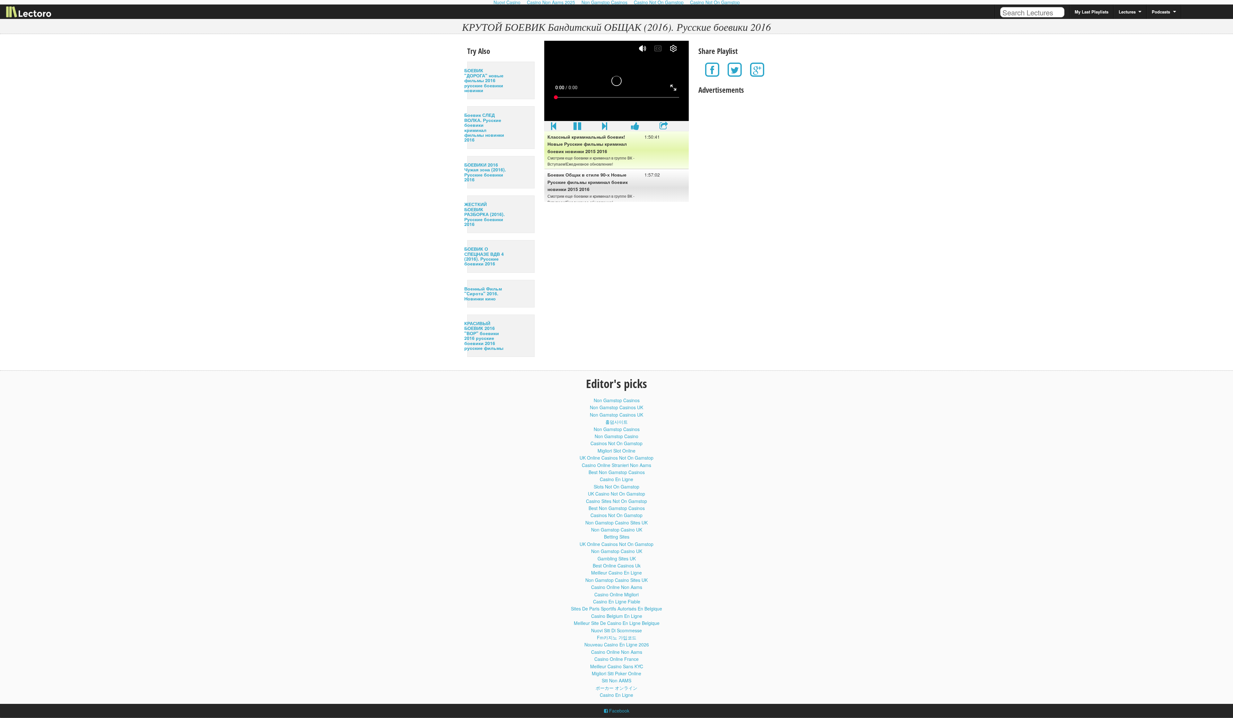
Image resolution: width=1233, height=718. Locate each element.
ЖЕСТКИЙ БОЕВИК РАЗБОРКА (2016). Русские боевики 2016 (484, 214)
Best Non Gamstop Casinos (617, 472)
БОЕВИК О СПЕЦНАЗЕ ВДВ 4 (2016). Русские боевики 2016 (484, 256)
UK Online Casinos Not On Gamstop (616, 457)
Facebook (618, 710)
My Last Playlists (1091, 12)
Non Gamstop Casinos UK (616, 407)
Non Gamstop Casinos (617, 400)
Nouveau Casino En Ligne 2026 (616, 644)
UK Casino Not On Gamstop (616, 493)
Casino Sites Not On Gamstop (616, 501)
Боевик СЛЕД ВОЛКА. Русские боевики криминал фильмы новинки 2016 (484, 127)
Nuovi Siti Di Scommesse (616, 630)
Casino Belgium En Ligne (616, 616)
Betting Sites (616, 536)
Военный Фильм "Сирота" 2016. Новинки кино (483, 293)
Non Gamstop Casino (616, 436)
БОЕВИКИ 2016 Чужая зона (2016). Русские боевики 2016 (485, 172)
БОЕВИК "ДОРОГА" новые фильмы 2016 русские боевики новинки (483, 80)
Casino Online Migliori (616, 594)
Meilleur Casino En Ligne (616, 572)
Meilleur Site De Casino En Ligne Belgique (617, 623)
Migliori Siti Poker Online (616, 673)
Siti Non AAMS (616, 680)
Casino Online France (616, 659)
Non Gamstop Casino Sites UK (616, 522)
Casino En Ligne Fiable (616, 601)
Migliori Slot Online (616, 450)
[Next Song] (604, 127)
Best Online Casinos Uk (617, 565)
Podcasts (1161, 12)
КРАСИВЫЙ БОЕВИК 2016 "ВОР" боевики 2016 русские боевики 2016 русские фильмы (483, 335)
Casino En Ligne (616, 479)
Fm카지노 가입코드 (616, 637)
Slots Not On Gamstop (616, 486)
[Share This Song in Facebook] (635, 127)
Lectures (1127, 12)
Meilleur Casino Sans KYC (616, 666)
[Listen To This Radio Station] (664, 127)
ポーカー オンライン (616, 688)
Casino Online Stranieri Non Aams (616, 465)
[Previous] (553, 127)
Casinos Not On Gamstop (616, 443)
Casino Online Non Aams (616, 587)
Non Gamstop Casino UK (616, 529)
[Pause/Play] (577, 127)
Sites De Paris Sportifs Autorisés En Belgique (616, 608)
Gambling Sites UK (617, 558)
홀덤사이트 (616, 422)
